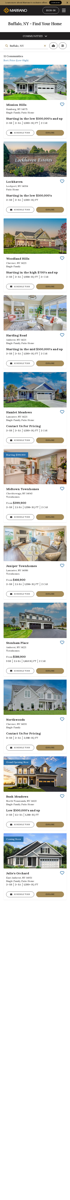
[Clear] (45, 46)
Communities (33, 36)
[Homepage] (15, 10)
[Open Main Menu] (64, 10)
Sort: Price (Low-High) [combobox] (16, 60)
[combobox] (26, 46)
